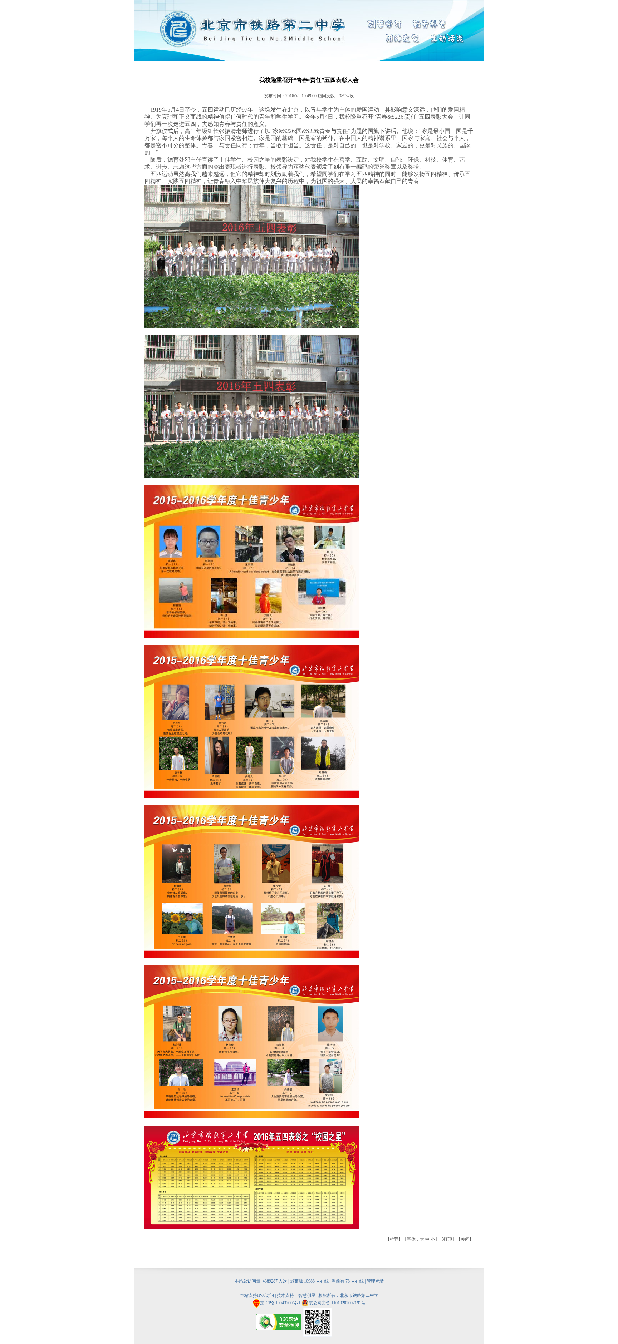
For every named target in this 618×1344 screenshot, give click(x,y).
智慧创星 (306, 1295)
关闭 (465, 1239)
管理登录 (375, 1281)
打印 (447, 1239)
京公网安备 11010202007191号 (337, 1302)
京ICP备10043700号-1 (280, 1302)
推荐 (394, 1239)
